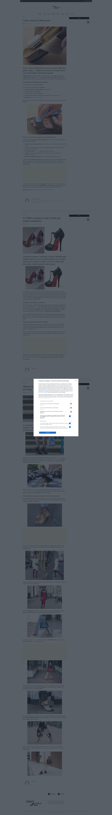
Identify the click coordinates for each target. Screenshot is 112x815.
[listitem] (56, 401)
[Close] (76, 381)
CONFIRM (47, 432)
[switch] (70, 403)
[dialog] (56, 407)
